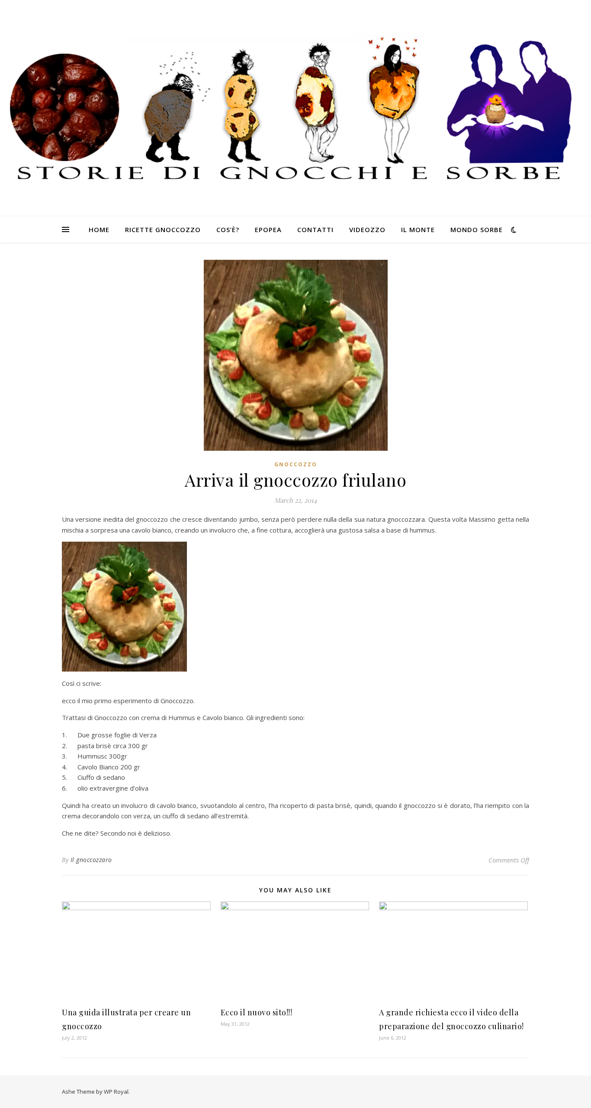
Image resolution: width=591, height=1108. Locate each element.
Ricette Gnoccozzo (163, 229)
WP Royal (116, 1091)
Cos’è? (227, 229)
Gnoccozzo (295, 464)
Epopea (268, 229)
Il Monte (418, 229)
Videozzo (367, 229)
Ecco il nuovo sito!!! (256, 1012)
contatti (315, 229)
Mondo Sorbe (476, 229)
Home (99, 229)
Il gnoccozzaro (91, 860)
